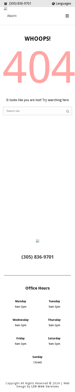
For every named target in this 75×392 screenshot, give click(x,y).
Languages (63, 3)
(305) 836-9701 (20, 3)
